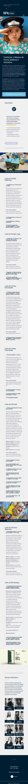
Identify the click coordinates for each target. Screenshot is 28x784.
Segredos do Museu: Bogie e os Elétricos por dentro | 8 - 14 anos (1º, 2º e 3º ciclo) (14, 273)
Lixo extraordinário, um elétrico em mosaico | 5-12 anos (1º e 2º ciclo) (14, 465)
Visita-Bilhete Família (12, 397)
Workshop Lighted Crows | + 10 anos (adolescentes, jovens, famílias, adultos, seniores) (13, 643)
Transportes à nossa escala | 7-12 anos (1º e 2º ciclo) (14, 478)
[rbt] (18, 715)
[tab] (14, 185)
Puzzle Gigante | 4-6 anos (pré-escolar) (13, 461)
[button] (14, 94)
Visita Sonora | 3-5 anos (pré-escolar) (14, 185)
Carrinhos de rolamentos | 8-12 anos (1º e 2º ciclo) (13, 482)
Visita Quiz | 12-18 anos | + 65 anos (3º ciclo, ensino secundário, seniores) (13, 239)
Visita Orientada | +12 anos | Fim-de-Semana (13, 390)
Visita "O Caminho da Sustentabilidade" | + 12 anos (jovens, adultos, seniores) (13, 226)
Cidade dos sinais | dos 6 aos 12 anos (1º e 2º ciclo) (14, 469)
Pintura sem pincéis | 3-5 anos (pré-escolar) (14, 408)
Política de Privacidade (14, 772)
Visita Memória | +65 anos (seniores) (13, 222)
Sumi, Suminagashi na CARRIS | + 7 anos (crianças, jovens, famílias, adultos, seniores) (14, 638)
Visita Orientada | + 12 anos (13, 354)
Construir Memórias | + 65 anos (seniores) (13, 496)
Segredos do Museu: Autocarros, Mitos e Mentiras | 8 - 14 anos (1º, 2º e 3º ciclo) (14, 278)
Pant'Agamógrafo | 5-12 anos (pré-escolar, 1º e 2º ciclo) (14, 532)
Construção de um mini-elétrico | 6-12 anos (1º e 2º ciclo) (12, 474)
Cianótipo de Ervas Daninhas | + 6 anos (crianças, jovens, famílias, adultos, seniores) (14, 587)
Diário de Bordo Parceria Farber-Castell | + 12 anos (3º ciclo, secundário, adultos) (13, 491)
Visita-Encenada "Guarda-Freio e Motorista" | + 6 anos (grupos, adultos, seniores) (13, 293)
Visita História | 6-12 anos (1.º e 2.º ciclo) (14, 218)
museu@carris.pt (11, 125)
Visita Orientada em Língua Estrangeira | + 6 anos (13, 394)
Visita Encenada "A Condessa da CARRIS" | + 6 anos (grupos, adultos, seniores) (14, 338)
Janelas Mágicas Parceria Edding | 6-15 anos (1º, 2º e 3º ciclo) (13, 486)
